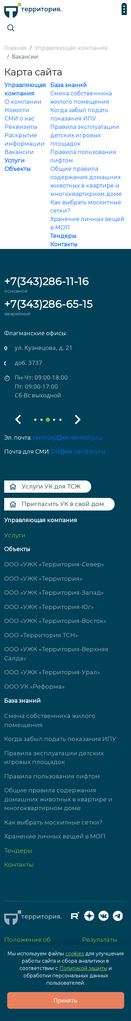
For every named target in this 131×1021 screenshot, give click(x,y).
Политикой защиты (83, 968)
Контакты (64, 244)
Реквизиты (21, 127)
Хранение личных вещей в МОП (54, 836)
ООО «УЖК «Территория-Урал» (52, 672)
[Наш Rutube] (77, 918)
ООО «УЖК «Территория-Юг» (49, 606)
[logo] (32, 8)
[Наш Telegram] (120, 918)
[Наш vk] (105, 918)
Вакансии (19, 152)
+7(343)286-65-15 (48, 304)
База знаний (68, 85)
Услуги (15, 160)
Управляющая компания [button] (40, 520)
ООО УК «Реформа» (34, 686)
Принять (65, 1000)
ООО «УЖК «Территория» (43, 578)
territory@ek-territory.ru (67, 437)
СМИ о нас (20, 118)
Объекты (18, 169)
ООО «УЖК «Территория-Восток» (55, 620)
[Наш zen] (91, 918)
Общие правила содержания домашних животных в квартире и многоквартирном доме (58, 799)
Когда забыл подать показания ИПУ (60, 738)
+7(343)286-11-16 (46, 281)
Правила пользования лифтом (52, 776)
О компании (23, 101)
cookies (74, 953)
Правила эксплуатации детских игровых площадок (84, 135)
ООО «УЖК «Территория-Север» (54, 564)
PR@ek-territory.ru (78, 451)
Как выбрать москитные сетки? (53, 822)
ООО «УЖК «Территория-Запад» (54, 592)
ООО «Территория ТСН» (41, 635)
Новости (17, 110)
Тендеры (63, 236)
